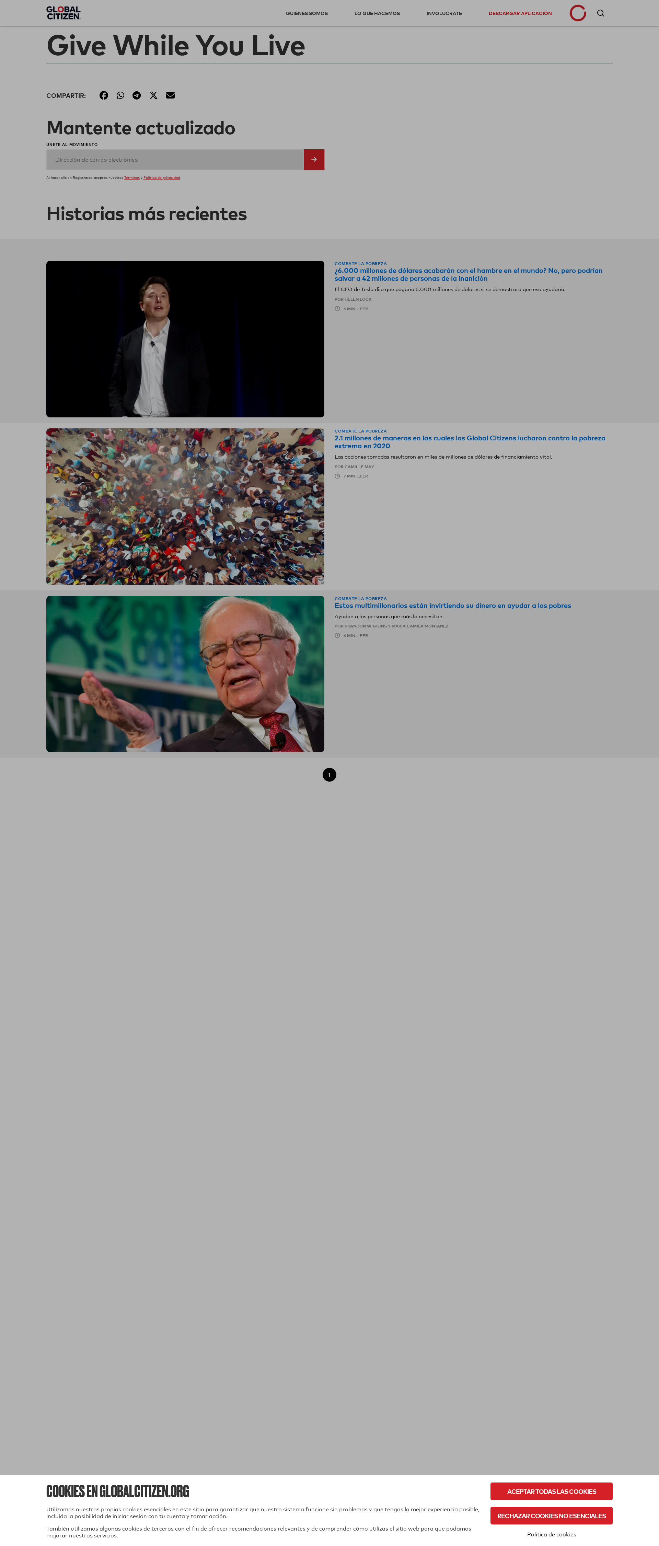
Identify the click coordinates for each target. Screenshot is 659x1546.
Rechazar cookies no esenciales (551, 1515)
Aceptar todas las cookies (551, 1491)
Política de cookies (551, 1534)
